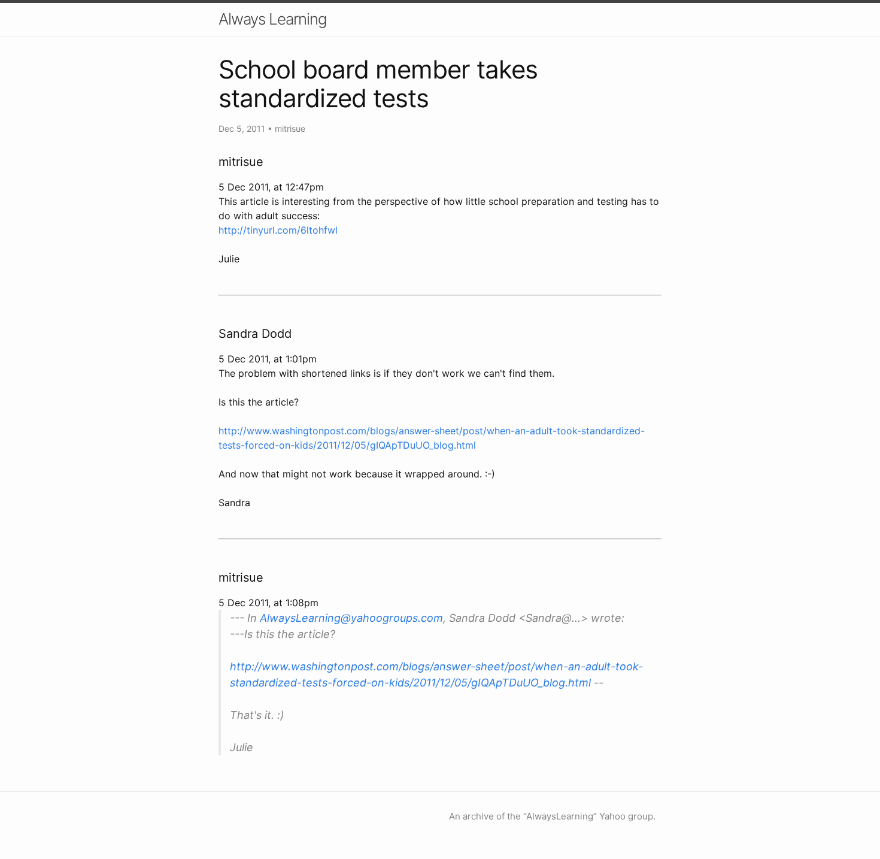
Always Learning (273, 19)
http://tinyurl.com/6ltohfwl (278, 230)
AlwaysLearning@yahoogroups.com (351, 618)
